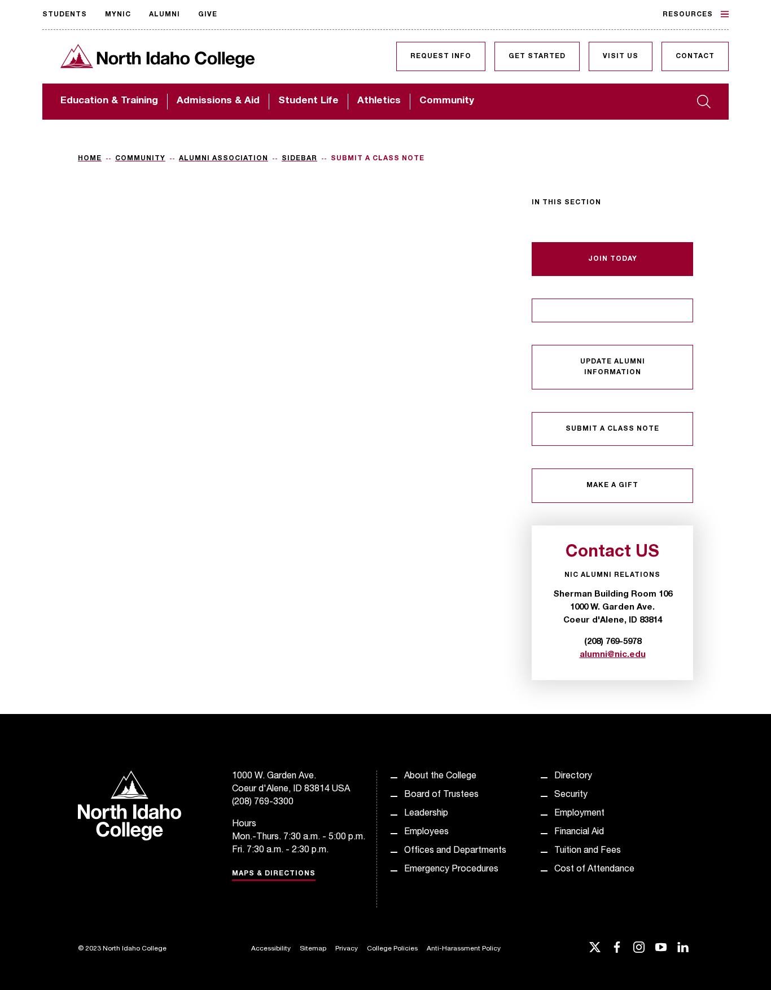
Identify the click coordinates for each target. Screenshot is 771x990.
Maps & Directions (274, 873)
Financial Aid (579, 832)
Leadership (426, 813)
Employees (426, 832)
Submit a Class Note (612, 429)
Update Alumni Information (612, 366)
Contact (695, 56)
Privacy (346, 948)
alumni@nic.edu (613, 655)
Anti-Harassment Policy (464, 948)
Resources (688, 14)
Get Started (537, 56)
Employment (579, 813)
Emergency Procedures (451, 869)
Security (571, 795)
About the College (440, 776)
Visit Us (620, 56)
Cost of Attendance (594, 869)
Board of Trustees (441, 795)
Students (64, 14)
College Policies (392, 948)
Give (207, 14)
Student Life (308, 101)
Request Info (440, 56)
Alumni (164, 14)
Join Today (612, 259)
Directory (573, 776)
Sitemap (313, 948)
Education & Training (109, 101)
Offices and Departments (455, 851)
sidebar (299, 158)
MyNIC (118, 14)
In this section (566, 202)
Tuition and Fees (587, 851)
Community (446, 101)
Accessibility (271, 948)
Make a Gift (612, 485)
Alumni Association (223, 158)
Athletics (379, 101)
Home (90, 158)
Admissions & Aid (218, 101)
